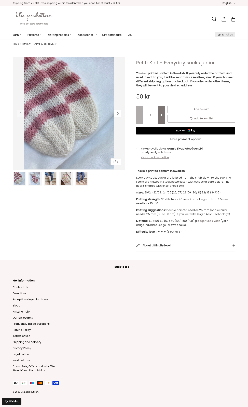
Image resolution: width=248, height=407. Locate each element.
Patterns (33, 35)
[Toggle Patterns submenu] (41, 35)
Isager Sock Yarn (208, 221)
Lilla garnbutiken (29, 391)
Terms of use (21, 336)
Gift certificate (112, 35)
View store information (155, 157)
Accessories (85, 35)
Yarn (16, 35)
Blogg (16, 305)
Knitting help (21, 312)
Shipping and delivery (27, 342)
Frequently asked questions (31, 324)
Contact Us (20, 287)
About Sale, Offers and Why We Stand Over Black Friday (34, 368)
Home (16, 44)
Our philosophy (23, 318)
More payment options (185, 139)
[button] (233, 19)
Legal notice (21, 354)
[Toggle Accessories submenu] (96, 35)
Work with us (21, 360)
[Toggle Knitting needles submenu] (71, 35)
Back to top (122, 266)
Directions (19, 293)
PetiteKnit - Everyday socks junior (39, 44)
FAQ (129, 35)
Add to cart (201, 109)
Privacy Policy (22, 348)
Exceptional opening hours (30, 299)
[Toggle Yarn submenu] (21, 35)
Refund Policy (22, 330)
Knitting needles (58, 35)
